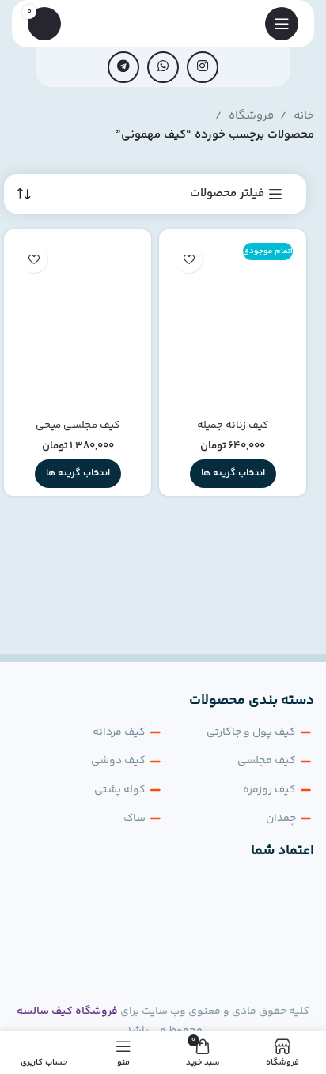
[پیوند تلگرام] (123, 67)
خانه (304, 116)
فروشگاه (251, 116)
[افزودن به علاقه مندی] (189, 259)
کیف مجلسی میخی (77, 425)
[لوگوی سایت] (163, 23)
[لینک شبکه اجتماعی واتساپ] (163, 67)
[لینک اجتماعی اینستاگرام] (202, 67)
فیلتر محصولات (227, 194)
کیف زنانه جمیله (232, 425)
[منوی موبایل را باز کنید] (281, 24)
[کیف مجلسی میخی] (77, 324)
